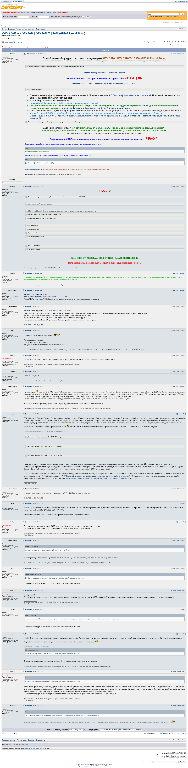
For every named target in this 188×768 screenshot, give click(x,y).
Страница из (164, 42)
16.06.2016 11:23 (34, 306)
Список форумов (8, 29)
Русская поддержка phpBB (86, 766)
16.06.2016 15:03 (34, 568)
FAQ (54, 12)
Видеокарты (40, 29)
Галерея (48, 12)
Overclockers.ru (6, 1)
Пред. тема (173, 45)
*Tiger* (19, 38)
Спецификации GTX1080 (82, 83)
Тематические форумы (25, 29)
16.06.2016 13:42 (34, 488)
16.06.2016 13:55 (34, 503)
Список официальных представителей (132, 95)
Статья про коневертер (119, 108)
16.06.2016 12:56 (34, 414)
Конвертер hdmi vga (95, 108)
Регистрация (30, 12)
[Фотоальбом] (181, 53)
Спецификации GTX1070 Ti (126, 83)
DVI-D (145, 105)
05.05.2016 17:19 (37, 53)
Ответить (19, 42)
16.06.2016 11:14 (34, 290)
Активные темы (22, 26)
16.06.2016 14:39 (34, 522)
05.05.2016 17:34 (34, 186)
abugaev (13, 38)
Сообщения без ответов (8, 26)
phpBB (90, 764)
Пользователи (40, 12)
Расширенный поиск (172, 16)
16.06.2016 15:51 (34, 705)
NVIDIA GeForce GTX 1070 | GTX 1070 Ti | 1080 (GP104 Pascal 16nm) (43, 33)
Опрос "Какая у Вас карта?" (95, 73)
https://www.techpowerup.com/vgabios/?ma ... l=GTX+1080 (46, 297)
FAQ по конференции (181, 1)
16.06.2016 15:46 (34, 671)
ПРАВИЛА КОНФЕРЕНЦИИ (11, 12)
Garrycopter (28, 748)
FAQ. (178, 110)
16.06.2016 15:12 (34, 609)
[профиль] (174, 53)
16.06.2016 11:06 (34, 273)
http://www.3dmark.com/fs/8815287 (58, 311)
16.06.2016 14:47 (34, 540)
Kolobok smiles (100, 766)
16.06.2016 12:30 (34, 386)
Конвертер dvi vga (70, 108)
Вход (23, 12)
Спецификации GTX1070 (104, 83)
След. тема (181, 45)
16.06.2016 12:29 (34, 371)
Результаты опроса (117, 73)
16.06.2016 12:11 (34, 330)
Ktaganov (35, 748)
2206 (182, 42)
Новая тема (8, 42)
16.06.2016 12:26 (34, 355)
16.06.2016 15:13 (34, 634)
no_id (40, 748)
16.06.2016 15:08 (34, 590)
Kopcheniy (13, 35)
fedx (19, 35)
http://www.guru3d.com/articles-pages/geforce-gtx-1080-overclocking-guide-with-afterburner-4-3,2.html (99, 478)
